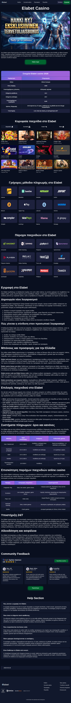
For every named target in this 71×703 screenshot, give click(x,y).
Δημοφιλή (8, 126)
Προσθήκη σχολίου (61, 560)
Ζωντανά (25, 126)
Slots (60, 126)
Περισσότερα (35, 588)
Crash (43, 126)
